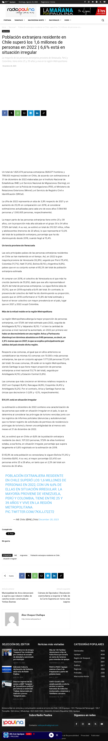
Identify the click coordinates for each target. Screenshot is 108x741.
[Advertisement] (36, 89)
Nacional (12, 27)
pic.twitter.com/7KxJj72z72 (29, 512)
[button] (102, 20)
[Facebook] (84, 2)
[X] (100, 2)
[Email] (24, 113)
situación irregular (10, 559)
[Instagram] (88, 2)
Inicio (4, 27)
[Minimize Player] (57, 735)
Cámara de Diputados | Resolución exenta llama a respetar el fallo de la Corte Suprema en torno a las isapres (54, 597)
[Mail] (92, 2)
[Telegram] (30, 113)
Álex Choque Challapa (33, 615)
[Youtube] (104, 2)
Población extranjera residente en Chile (45, 555)
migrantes (23, 555)
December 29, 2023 (49, 519)
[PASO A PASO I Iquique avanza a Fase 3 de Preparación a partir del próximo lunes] (43, 669)
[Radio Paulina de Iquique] (21, 11)
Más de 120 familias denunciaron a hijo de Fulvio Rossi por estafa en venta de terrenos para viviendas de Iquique (59, 654)
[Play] (51, 735)
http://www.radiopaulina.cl (31, 619)
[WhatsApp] (18, 113)
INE (15, 555)
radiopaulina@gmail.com (48, 725)
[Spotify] (96, 2)
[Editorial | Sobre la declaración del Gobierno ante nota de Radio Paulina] (7, 669)
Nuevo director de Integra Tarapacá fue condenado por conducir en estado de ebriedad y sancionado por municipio (23, 654)
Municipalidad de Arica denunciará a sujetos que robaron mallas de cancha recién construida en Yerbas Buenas (17, 597)
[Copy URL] (43, 113)
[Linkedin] (37, 113)
